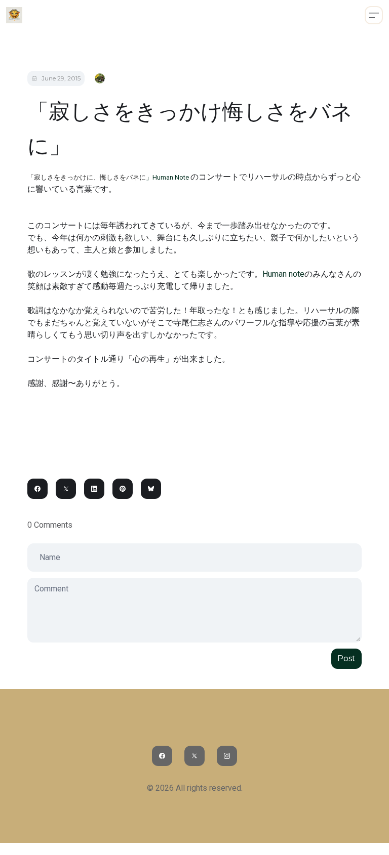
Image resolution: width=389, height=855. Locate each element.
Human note (283, 274)
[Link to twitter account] (194, 756)
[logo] (14, 15)
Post (346, 658)
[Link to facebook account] (162, 756)
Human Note (171, 177)
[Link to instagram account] (227, 756)
